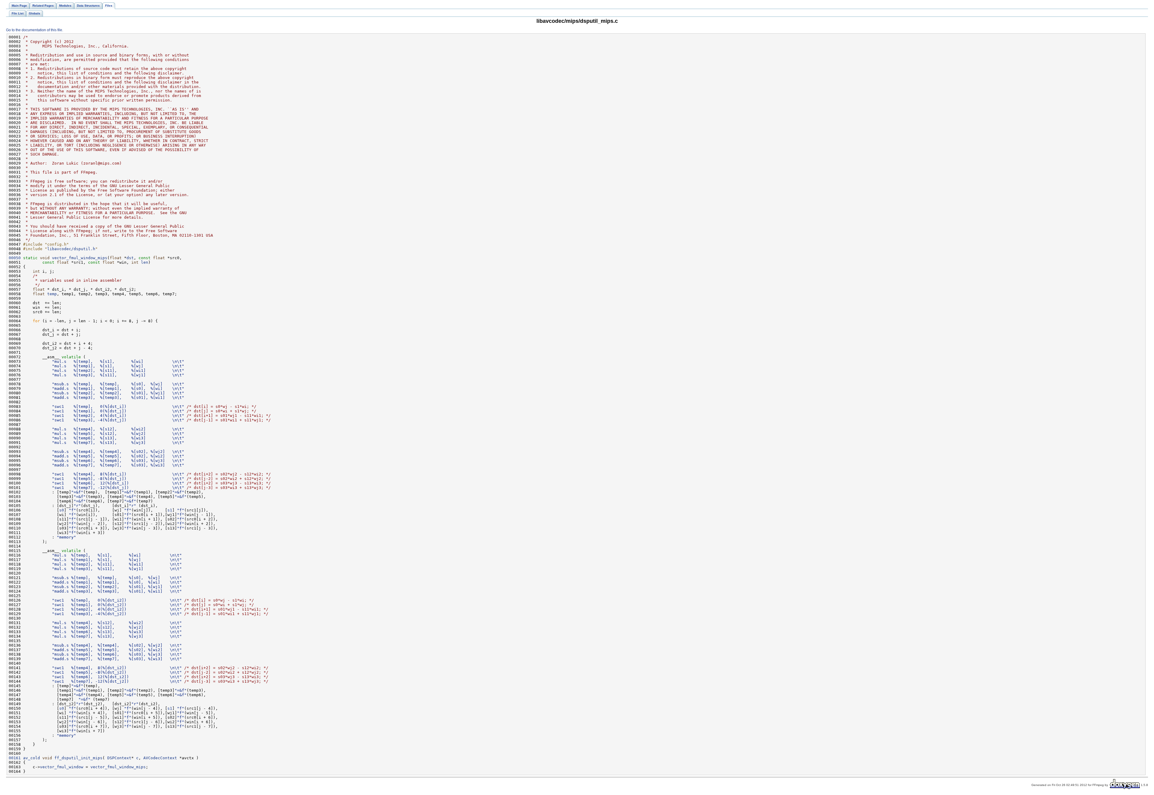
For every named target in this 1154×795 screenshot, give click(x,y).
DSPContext (119, 758)
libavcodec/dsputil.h (71, 249)
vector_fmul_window (61, 767)
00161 (15, 758)
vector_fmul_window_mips (79, 258)
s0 (61, 510)
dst (130, 258)
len (144, 262)
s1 (169, 510)
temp (52, 294)
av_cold (31, 758)
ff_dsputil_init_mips (78, 758)
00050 (15, 258)
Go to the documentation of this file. (34, 30)
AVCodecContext (160, 758)
